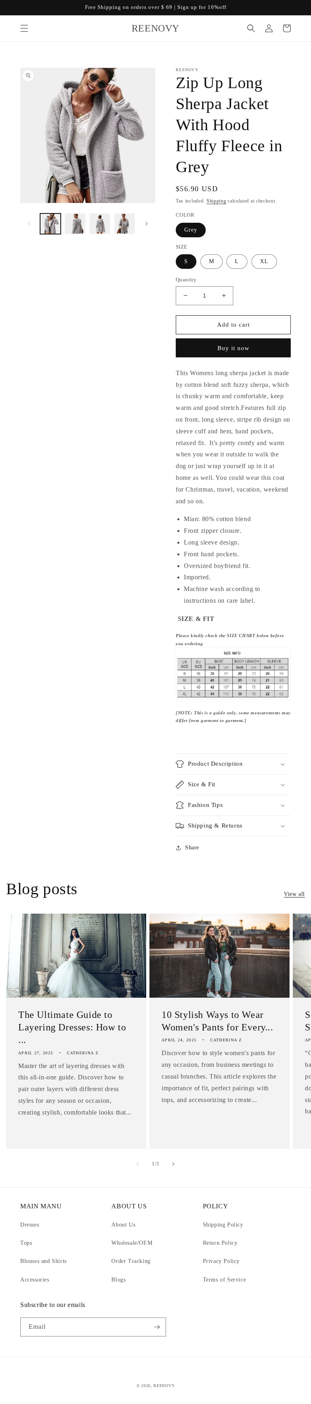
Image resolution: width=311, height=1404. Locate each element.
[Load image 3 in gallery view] (99, 223)
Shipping (216, 201)
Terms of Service (224, 1280)
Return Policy (220, 1243)
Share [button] (192, 848)
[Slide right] (147, 223)
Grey (190, 230)
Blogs (118, 1280)
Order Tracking (130, 1261)
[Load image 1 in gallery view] (50, 223)
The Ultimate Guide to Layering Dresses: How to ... (72, 1027)
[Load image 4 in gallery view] (124, 223)
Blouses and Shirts (43, 1261)
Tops (26, 1243)
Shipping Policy (223, 1225)
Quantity (186, 280)
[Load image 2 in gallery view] (75, 223)
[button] (24, 28)
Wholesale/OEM (131, 1243)
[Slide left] (29, 223)
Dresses (29, 1225)
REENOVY (164, 1385)
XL (264, 261)
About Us (123, 1225)
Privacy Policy (221, 1261)
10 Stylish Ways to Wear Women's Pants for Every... (217, 1020)
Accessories (34, 1280)
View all (294, 894)
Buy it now (233, 348)
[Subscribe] (157, 1326)
